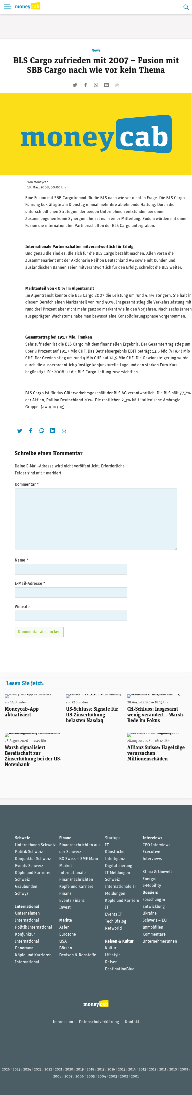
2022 (48, 1069)
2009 (184, 1069)
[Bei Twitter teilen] (75, 85)
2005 (91, 1076)
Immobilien (152, 927)
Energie (149, 879)
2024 (27, 1069)
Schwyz (21, 894)
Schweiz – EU (154, 920)
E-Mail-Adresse (30, 584)
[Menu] (7, 7)
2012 (152, 1069)
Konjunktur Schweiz (33, 859)
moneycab (41, 182)
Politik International (33, 927)
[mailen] (117, 85)
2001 (135, 1076)
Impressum (63, 1022)
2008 (57, 1076)
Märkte (65, 920)
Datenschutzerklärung (99, 1022)
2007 (68, 1076)
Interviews (152, 838)
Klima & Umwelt (157, 872)
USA (63, 941)
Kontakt (132, 1022)
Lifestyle (113, 955)
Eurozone (67, 934)
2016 (111, 1069)
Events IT (113, 914)
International (27, 907)
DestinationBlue (119, 969)
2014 (132, 1069)
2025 (16, 1069)
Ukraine (149, 913)
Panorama (24, 948)
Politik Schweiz (29, 852)
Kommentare (154, 934)
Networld (113, 928)
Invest (65, 907)
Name (21, 560)
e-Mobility (151, 886)
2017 (100, 1069)
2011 (162, 1069)
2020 (69, 1069)
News (96, 51)
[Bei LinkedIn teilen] (106, 85)
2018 (90, 1069)
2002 (124, 1076)
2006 (80, 1076)
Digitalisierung (118, 866)
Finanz (65, 838)
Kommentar (27, 484)
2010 (173, 1069)
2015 (121, 1069)
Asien (64, 927)
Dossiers (150, 893)
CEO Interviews (156, 845)
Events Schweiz (29, 866)
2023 (38, 1069)
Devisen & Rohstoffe (77, 955)
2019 (80, 1069)
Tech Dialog (115, 921)
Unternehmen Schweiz (35, 845)
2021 (58, 1069)
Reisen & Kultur (119, 941)
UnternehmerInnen (159, 941)
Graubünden (26, 887)
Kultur (110, 948)
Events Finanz (71, 901)
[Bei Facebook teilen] (85, 85)
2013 (142, 1069)
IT (107, 845)
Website (22, 607)
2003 (113, 1076)
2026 (6, 1069)
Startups (112, 838)
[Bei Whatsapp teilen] (96, 85)
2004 (102, 1076)
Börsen (65, 948)
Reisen (111, 962)
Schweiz (22, 838)
